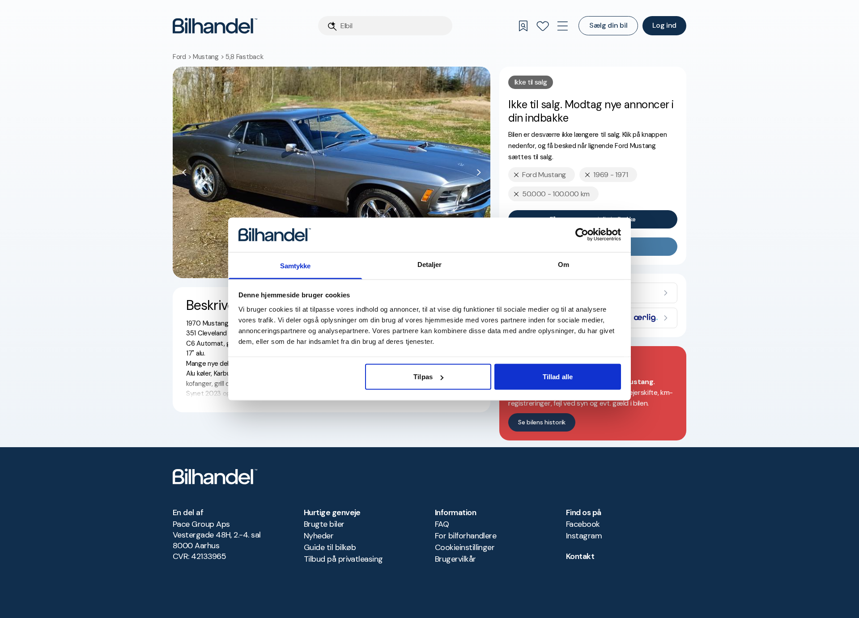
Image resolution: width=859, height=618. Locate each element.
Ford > (183, 56)
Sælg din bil (608, 25)
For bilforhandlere (465, 536)
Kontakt (580, 556)
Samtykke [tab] (295, 265)
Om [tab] (563, 264)
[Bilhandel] (215, 26)
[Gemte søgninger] (523, 26)
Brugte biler (324, 524)
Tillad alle (558, 377)
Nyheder (318, 536)
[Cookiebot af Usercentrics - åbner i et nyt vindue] (582, 234)
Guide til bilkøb (330, 547)
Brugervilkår (455, 559)
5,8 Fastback (244, 56)
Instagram (584, 536)
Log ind (664, 25)
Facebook (583, 524)
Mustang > (209, 56)
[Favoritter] (543, 26)
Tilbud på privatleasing (343, 559)
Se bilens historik (542, 422)
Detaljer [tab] (429, 264)
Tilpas (423, 377)
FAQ (442, 524)
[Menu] (562, 26)
